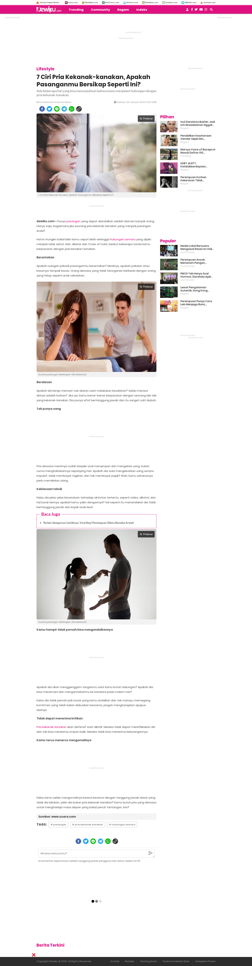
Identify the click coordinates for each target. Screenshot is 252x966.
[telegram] (64, 109)
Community (100, 10)
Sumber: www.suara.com (57, 817)
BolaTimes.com (112, 2)
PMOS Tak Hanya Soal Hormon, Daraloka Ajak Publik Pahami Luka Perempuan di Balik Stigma (195, 275)
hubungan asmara (122, 239)
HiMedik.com (190, 2)
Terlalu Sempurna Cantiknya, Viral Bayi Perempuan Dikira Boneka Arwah (88, 522)
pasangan (73, 221)
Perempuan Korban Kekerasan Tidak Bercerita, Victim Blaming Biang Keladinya (197, 179)
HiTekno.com (132, 2)
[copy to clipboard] (79, 109)
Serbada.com (209, 2)
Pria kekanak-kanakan (51, 727)
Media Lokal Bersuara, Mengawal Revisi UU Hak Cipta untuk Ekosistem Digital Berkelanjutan (196, 247)
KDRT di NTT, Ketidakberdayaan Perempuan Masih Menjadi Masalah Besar (197, 165)
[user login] (187, 11)
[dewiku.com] (50, 9)
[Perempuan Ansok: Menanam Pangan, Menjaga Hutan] (169, 264)
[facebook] (42, 109)
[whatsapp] (71, 109)
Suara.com (73, 2)
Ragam (123, 10)
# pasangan (58, 824)
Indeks (141, 10)
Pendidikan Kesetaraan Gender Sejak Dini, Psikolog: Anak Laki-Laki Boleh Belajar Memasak (195, 137)
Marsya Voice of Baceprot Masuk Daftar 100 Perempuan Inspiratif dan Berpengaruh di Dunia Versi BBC (197, 151)
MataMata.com (91, 2)
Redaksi (129, 961)
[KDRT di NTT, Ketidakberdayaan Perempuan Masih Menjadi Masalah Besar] (169, 168)
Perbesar (148, 118)
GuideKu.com (171, 2)
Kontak (115, 961)
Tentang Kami (148, 961)
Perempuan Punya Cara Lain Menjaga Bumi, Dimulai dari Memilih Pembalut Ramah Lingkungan (196, 303)
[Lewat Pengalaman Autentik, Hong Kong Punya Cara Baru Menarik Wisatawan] (169, 292)
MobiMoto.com (151, 2)
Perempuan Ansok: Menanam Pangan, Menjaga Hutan (192, 261)
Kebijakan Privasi (205, 961)
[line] (57, 109)
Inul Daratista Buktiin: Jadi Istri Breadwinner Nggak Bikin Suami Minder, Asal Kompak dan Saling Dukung (197, 123)
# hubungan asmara (122, 824)
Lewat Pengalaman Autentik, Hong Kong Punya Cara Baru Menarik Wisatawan (197, 289)
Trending (76, 10)
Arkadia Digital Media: (49, 2)
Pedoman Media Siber (176, 961)
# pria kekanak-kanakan (87, 824)
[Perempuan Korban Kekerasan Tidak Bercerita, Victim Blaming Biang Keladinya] (169, 182)
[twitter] (49, 109)
